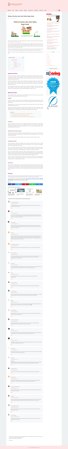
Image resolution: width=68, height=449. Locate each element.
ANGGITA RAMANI (13, 310)
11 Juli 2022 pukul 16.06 (14, 213)
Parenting (41, 10)
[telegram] (39, 184)
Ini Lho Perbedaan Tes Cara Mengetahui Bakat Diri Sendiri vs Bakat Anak (22, 116)
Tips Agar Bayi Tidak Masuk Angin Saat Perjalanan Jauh (20, 115)
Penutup (13, 68)
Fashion (21, 10)
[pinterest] (25, 184)
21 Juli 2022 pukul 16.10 (14, 234)
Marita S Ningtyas (13, 415)
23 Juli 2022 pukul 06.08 (14, 311)
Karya (45, 10)
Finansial (25, 10)
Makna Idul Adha (14, 60)
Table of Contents (12, 57)
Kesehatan (36, 10)
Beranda (9, 10)
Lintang (12, 329)
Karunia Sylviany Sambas (14, 202)
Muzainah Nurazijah (14, 282)
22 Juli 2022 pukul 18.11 (14, 292)
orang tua (38, 134)
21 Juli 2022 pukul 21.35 (14, 245)
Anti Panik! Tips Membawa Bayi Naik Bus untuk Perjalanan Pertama (22, 113)
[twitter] (18, 184)
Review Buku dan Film (50, 65)
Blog (13, 10)
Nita (11, 211)
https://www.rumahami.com (15, 244)
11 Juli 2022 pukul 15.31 (14, 203)
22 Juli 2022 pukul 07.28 (14, 254)
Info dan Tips (30, 10)
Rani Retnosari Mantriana (14, 319)
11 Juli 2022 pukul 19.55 (14, 223)
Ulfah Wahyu (13, 263)
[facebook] (11, 184)
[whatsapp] (32, 184)
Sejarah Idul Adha (14, 59)
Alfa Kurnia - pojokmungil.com (15, 386)
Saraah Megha (13, 348)
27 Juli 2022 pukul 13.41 (14, 378)
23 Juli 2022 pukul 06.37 (14, 330)
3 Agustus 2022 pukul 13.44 (15, 397)
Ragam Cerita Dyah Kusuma (35, 447)
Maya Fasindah (13, 222)
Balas (11, 218)
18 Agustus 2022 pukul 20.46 (15, 416)
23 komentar (14, 18)
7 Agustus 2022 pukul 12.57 (15, 407)
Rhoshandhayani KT (14, 368)
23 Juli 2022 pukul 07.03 (14, 340)
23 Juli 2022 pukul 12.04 (14, 359)
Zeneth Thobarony (13, 291)
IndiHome (34, 88)
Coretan (16, 10)
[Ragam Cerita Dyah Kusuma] (16, 4)
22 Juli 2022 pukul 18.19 (14, 302)
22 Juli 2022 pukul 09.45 (14, 274)
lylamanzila (12, 396)
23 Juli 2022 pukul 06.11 (14, 321)
